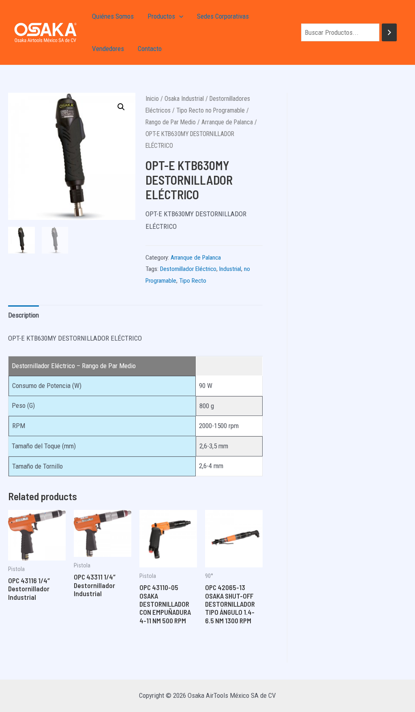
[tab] (23, 315)
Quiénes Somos (113, 16)
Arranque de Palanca (227, 122)
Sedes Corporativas (223, 16)
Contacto (150, 49)
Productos (161, 16)
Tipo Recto (192, 280)
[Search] (389, 32)
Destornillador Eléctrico (188, 269)
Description (23, 315)
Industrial (230, 269)
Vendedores (108, 49)
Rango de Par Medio (170, 122)
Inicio (152, 98)
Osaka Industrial (184, 98)
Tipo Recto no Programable (210, 110)
